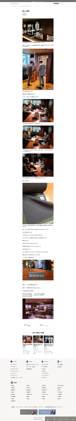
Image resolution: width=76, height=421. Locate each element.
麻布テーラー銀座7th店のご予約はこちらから (30, 287)
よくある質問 (60, 364)
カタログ (44, 368)
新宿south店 (44, 389)
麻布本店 (44, 385)
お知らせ (44, 371)
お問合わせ (60, 366)
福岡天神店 (13, 400)
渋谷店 (59, 389)
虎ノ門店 (28, 387)
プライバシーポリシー (19, 406)
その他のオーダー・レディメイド (17, 377)
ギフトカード (44, 377)
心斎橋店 (59, 396)
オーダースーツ (14, 364)
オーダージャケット (14, 368)
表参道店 (28, 392)
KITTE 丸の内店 (60, 385)
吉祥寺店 (13, 394)
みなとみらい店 (45, 394)
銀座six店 (59, 387)
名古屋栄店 (60, 394)
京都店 (28, 396)
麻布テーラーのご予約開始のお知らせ (29, 284)
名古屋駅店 (13, 396)
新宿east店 (29, 389)
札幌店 (12, 385)
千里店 (12, 398)
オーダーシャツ (14, 366)
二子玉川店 (60, 392)
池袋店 (12, 392)
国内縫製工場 (29, 368)
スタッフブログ (45, 364)
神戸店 (28, 398)
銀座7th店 (13, 389)
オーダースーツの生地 (31, 366)
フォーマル (13, 373)
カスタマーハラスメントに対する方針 (31, 406)
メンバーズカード (45, 375)
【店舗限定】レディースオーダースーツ (38, 1)
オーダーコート (14, 375)
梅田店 (43, 396)
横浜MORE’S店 (29, 394)
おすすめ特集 (44, 366)
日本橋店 (44, 392)
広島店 (43, 398)
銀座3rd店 (44, 387)
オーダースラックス (14, 371)
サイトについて (41, 406)
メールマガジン (45, 373)
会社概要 (12, 406)
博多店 (59, 398)
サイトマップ (59, 406)
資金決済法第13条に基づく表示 (50, 406)
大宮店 (28, 385)
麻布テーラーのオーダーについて (33, 364)
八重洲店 (13, 387)
